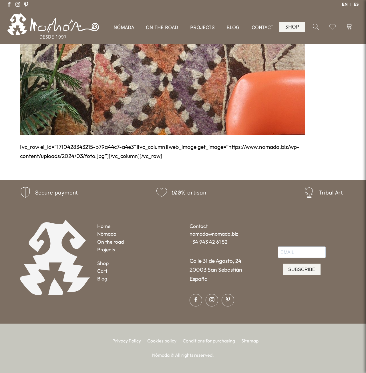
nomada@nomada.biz (214, 233)
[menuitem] (345, 4)
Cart (102, 271)
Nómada (106, 233)
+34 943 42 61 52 (209, 241)
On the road (110, 241)
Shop (103, 263)
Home (103, 226)
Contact (199, 226)
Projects (106, 249)
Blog (102, 278)
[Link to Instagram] (17, 4)
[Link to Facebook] (9, 4)
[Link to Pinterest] (26, 4)
